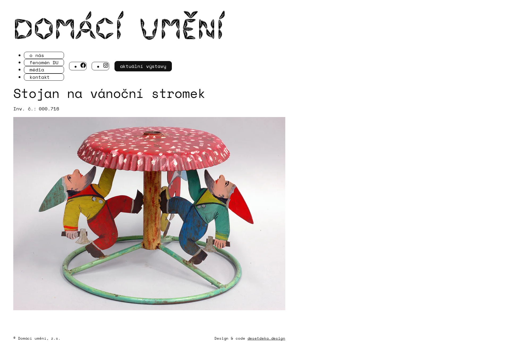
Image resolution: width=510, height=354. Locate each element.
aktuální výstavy (143, 66)
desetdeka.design (266, 338)
